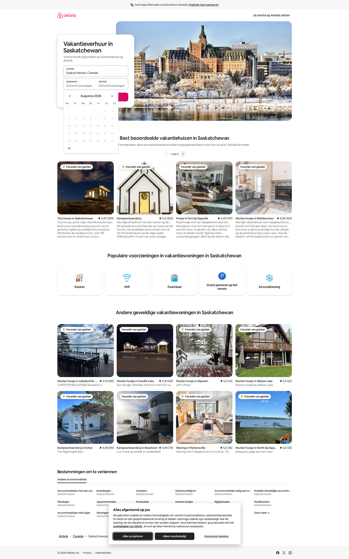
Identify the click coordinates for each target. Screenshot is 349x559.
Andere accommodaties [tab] (72, 479)
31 (69, 148)
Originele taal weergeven (204, 4)
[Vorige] (166, 154)
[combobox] (95, 73)
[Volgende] (183, 154)
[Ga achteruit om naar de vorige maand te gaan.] (70, 96)
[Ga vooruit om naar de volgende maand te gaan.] (112, 96)
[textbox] (79, 85)
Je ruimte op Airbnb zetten (271, 15)
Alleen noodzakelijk (174, 536)
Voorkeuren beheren (216, 536)
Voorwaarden (103, 552)
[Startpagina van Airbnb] (66, 15)
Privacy (87, 552)
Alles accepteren (133, 536)
